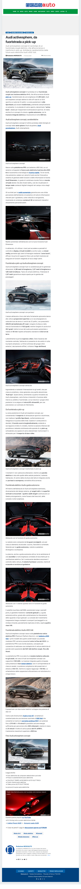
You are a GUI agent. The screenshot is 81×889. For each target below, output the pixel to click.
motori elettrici (26, 664)
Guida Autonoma (24, 837)
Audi (7, 32)
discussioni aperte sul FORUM (36, 828)
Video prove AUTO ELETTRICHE (18, 784)
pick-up (8, 97)
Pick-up (35, 837)
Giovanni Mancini (47, 876)
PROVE (31, 11)
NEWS (21, 11)
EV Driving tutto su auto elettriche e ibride (21, 820)
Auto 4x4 (17, 833)
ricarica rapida (34, 173)
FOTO (48, 11)
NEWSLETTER (41, 871)
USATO (57, 11)
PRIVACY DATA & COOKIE (56, 871)
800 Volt (39, 718)
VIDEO (52, 11)
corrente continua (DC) (30, 721)
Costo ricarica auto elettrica (16, 782)
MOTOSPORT (41, 11)
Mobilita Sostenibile (17, 32)
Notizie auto (29, 32)
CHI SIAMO (21, 871)
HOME (14, 11)
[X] (21, 859)
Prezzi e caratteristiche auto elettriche (20, 777)
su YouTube (26, 817)
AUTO (26, 11)
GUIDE (35, 11)
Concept (39, 833)
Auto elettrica (28, 833)
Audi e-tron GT (28, 716)
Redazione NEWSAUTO (14, 55)
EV (18, 11)
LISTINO (62, 11)
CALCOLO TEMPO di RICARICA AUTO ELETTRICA (23, 780)
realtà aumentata (24, 192)
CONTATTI (31, 871)
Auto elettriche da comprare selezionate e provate (24, 775)
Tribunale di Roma (48, 874)
